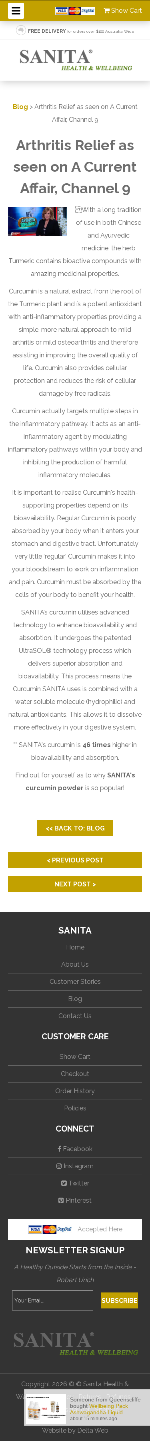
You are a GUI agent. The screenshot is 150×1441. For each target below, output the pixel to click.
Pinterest (78, 1200)
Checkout (75, 1074)
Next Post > (75, 884)
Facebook (76, 1149)
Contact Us (75, 1016)
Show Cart (126, 10)
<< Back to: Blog (75, 828)
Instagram (78, 1166)
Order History (75, 1091)
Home (75, 947)
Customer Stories (75, 981)
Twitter (78, 1183)
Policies (75, 1108)
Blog (20, 107)
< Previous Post (75, 860)
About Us (75, 964)
